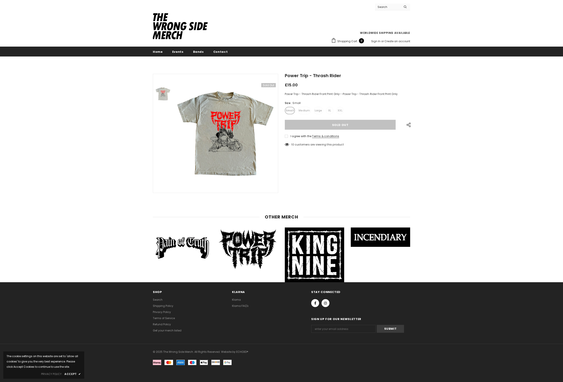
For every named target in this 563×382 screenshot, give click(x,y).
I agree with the (301, 136)
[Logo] (180, 26)
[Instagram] (325, 303)
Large (318, 110)
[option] (225, 133)
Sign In (376, 41)
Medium (304, 110)
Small (290, 110)
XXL (340, 110)
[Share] (407, 125)
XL (329, 110)
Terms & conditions (325, 136)
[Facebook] (315, 303)
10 (292, 144)
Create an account (397, 41)
